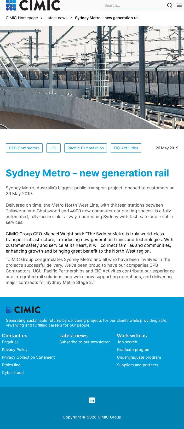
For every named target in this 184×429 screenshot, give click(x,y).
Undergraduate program (139, 357)
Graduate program (133, 349)
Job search (127, 341)
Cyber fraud (13, 372)
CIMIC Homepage (22, 17)
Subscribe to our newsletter (84, 341)
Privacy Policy (15, 349)
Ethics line (11, 364)
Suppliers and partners (137, 364)
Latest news (56, 17)
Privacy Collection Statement (28, 357)
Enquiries (10, 341)
